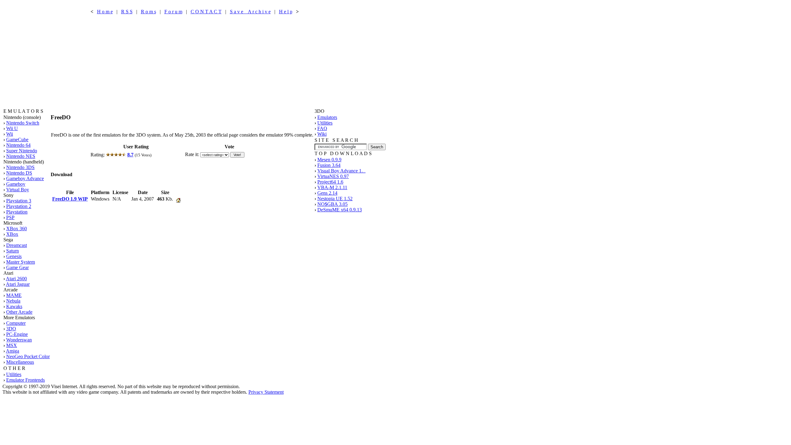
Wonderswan (19, 339)
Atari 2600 (16, 278)
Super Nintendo (21, 150)
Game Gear (17, 267)
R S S (127, 11)
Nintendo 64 (18, 145)
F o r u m (173, 11)
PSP (10, 217)
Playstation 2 (18, 206)
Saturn (12, 250)
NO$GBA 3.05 (332, 204)
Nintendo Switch (22, 122)
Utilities (13, 374)
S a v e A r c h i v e (250, 11)
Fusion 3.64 (329, 165)
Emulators (327, 117)
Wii (9, 134)
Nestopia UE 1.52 (335, 198)
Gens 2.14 (327, 193)
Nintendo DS (19, 173)
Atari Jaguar (18, 284)
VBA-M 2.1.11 (332, 187)
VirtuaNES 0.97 (333, 176)
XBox (12, 234)
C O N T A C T (206, 11)
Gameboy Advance (25, 178)
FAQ (322, 128)
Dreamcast (16, 245)
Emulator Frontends (25, 380)
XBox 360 (16, 228)
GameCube (17, 139)
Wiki (322, 134)
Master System (20, 262)
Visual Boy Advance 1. (341, 170)
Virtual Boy (17, 189)
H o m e (105, 11)
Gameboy (15, 184)
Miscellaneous (20, 362)
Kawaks (14, 306)
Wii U (12, 128)
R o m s (148, 11)
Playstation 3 (18, 200)
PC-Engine (17, 334)
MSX (11, 345)
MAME (14, 295)
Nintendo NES (20, 156)
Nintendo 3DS (20, 167)
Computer (16, 323)
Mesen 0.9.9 (329, 159)
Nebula (13, 300)
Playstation (16, 211)
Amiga (12, 351)
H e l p (285, 11)
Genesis (14, 256)
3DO (11, 328)
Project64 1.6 (330, 181)
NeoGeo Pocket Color (28, 356)
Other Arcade (19, 312)
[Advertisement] (194, 61)
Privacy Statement (266, 392)
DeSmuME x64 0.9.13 (339, 209)
